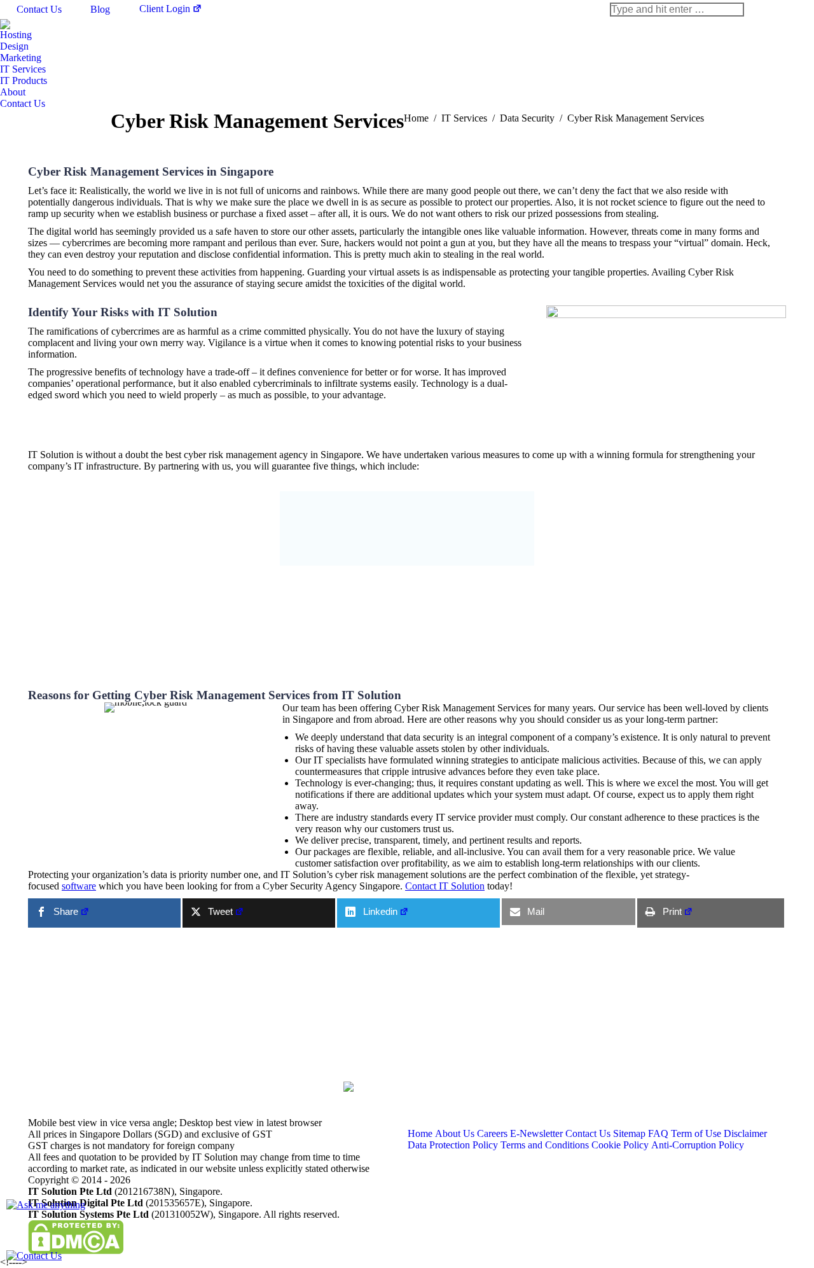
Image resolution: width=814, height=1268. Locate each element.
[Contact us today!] (34, 1255)
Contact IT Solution (445, 886)
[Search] (677, 10)
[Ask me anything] (45, 1204)
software (79, 886)
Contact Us (39, 9)
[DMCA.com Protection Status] (75, 1250)
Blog (100, 9)
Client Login (164, 8)
